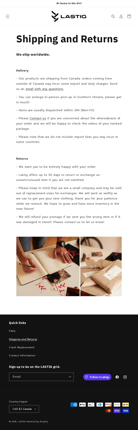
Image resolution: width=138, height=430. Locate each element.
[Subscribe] (69, 377)
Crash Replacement (21, 347)
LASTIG (22, 421)
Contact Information (22, 355)
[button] (8, 16)
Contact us (38, 118)
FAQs (12, 331)
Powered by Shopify (37, 421)
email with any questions (44, 89)
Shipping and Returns (23, 339)
